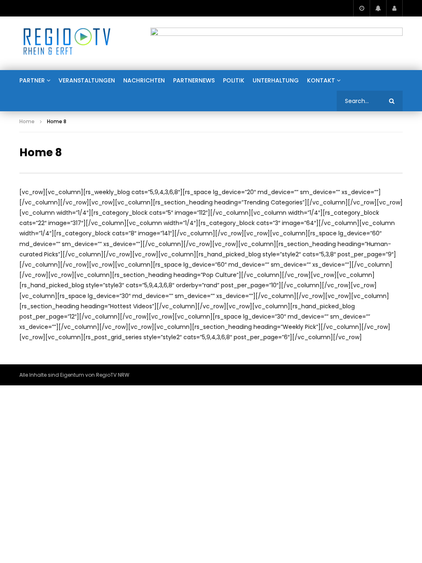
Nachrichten (144, 80)
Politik (233, 80)
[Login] (394, 8)
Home (27, 121)
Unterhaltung (276, 80)
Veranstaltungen (87, 80)
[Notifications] (378, 8)
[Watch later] (361, 8)
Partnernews (194, 80)
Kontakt (321, 80)
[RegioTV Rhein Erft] (67, 43)
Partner (32, 80)
